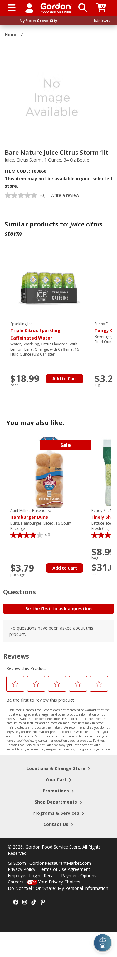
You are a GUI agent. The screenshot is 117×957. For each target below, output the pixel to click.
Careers (15, 882)
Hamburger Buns (31, 514)
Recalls (51, 875)
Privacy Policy (21, 869)
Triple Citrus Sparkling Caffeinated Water (35, 331)
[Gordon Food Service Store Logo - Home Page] (56, 8)
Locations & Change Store (56, 768)
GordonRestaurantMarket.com (60, 863)
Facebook (15, 902)
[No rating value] (22, 195)
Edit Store (102, 20)
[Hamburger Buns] (49, 472)
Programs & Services (55, 813)
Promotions (56, 791)
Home (11, 35)
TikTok (34, 902)
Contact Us (55, 824)
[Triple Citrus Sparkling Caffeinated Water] (49, 285)
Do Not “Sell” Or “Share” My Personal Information (58, 888)
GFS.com (17, 863)
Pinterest (43, 902)
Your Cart (56, 779)
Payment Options (78, 875)
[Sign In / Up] (29, 8)
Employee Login (24, 875)
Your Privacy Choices (59, 882)
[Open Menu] (12, 7)
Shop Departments (56, 802)
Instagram (25, 902)
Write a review (65, 195)
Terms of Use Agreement (64, 869)
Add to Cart (64, 378)
